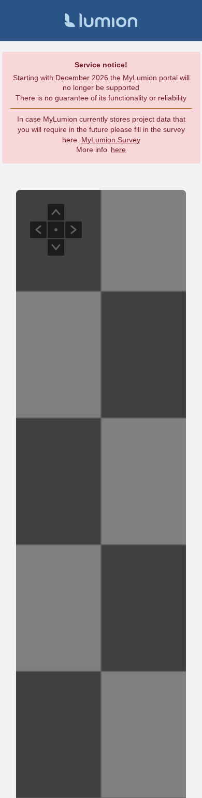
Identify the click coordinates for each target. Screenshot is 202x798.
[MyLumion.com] (101, 20)
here (118, 149)
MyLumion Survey (110, 140)
